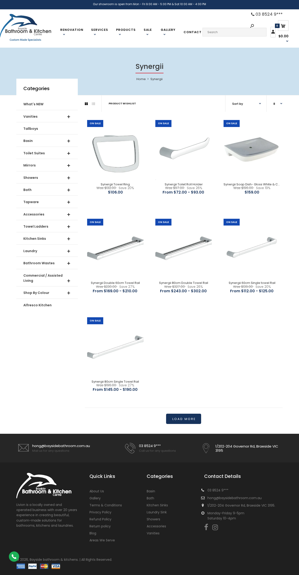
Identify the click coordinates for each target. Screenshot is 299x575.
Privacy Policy (100, 512)
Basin (151, 491)
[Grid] (86, 103)
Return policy (100, 526)
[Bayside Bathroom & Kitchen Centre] (31, 41)
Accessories (156, 526)
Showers (153, 519)
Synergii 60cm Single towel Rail (252, 283)
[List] (93, 103)
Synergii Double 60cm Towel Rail (115, 283)
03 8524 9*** (268, 14)
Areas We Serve (102, 540)
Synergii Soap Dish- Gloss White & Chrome (256, 184)
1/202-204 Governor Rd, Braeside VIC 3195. (241, 505)
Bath (150, 498)
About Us (96, 491)
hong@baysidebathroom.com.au (61, 445)
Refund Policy (100, 519)
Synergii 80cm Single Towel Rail (115, 381)
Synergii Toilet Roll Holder (184, 184)
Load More (184, 419)
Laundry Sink (157, 512)
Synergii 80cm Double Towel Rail (183, 283)
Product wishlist (122, 103)
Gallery (95, 498)
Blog (92, 533)
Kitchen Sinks (157, 505)
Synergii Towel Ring (115, 184)
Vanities (153, 533)
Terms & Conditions (105, 505)
